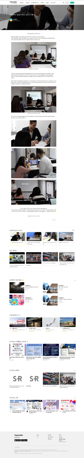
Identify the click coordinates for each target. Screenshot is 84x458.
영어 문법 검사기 (51, 436)
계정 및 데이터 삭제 (62, 441)
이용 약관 (60, 437)
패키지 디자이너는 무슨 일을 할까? (49, 262)
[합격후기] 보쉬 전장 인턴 (63, 242)
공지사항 (60, 436)
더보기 (75, 280)
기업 (37, 436)
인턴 (26, 289)
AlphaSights (29, 265)
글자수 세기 (50, 437)
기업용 (67, 2)
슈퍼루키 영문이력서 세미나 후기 (17, 242)
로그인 (72, 2)
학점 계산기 (50, 439)
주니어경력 (60, 289)
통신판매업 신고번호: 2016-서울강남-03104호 (22, 451)
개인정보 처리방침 (62, 439)
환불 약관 (60, 440)
